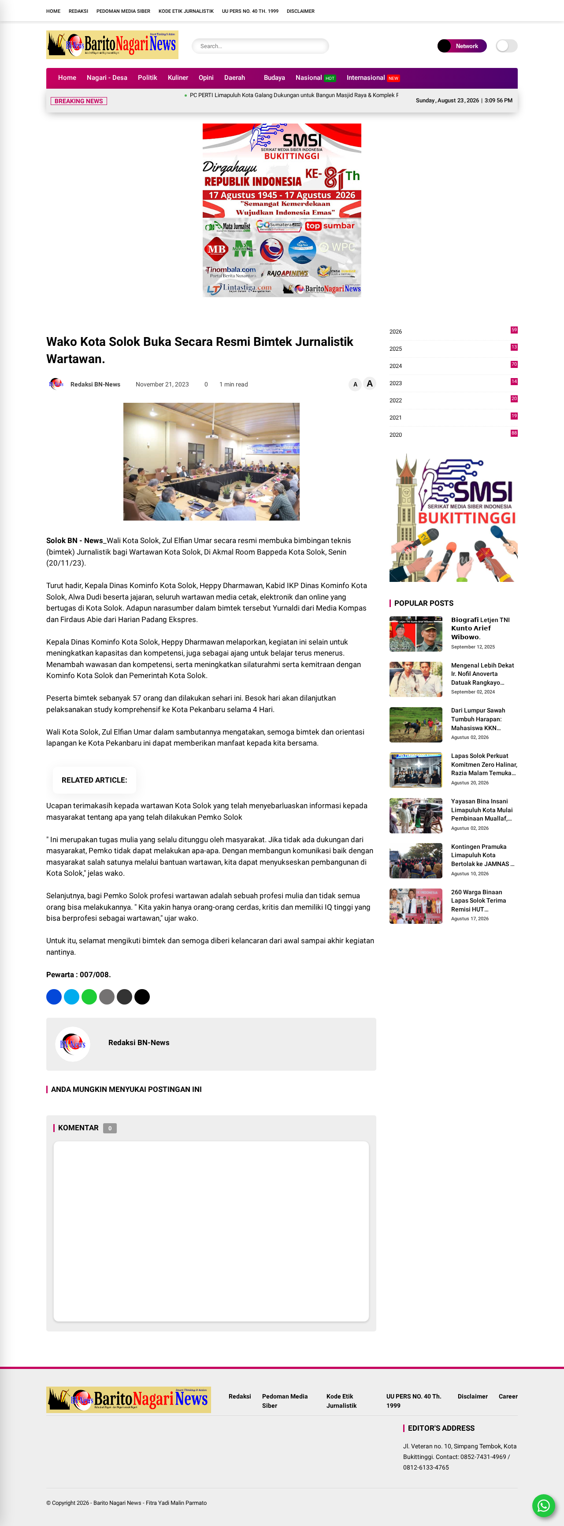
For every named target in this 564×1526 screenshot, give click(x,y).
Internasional (372, 78)
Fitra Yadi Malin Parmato (176, 1503)
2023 (453, 384)
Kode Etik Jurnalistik (186, 11)
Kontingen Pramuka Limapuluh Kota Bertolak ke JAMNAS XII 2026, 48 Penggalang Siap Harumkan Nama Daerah (484, 856)
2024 (453, 366)
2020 (453, 435)
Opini (206, 78)
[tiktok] (399, 10)
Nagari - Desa (107, 78)
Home (53, 11)
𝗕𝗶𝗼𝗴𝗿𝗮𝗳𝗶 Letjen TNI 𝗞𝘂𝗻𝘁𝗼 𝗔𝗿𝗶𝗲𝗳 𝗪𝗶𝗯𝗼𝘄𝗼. (480, 628)
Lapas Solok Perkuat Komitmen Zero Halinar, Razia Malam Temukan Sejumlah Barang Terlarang (484, 765)
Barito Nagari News (117, 1503)
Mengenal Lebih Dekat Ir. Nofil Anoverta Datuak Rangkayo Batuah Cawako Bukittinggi (482, 674)
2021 (453, 418)
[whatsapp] (89, 997)
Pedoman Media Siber (123, 11)
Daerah (234, 78)
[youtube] (385, 10)
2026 (453, 332)
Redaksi (78, 11)
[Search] (320, 46)
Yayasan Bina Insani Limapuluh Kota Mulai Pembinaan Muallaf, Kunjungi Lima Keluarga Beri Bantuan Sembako (483, 810)
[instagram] (372, 10)
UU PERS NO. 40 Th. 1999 (250, 11)
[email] (124, 997)
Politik (147, 78)
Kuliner (178, 78)
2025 (453, 349)
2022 (453, 401)
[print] (107, 997)
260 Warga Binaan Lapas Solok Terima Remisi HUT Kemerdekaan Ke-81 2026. (479, 901)
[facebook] (359, 10)
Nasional (315, 78)
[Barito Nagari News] (112, 56)
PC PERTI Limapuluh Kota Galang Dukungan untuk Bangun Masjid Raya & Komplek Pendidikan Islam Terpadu (299, 95)
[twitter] (71, 997)
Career (508, 1396)
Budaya (274, 78)
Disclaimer (301, 11)
